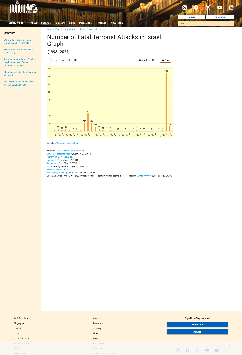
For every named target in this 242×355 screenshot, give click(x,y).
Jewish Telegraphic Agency (59, 154)
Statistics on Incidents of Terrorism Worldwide (20, 74)
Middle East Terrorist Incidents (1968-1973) (18, 51)
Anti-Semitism (21, 318)
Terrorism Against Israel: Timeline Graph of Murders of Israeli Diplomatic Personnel (20, 62)
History (17, 328)
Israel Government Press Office (70, 150)
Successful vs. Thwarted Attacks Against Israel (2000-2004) (19, 83)
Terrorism (68, 29)
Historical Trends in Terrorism (91, 29)
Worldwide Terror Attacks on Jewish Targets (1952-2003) (17, 41)
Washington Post (55, 163)
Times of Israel (144, 176)
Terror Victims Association (59, 157)
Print (167, 60)
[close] (228, 344)
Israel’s (125, 176)
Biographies (19, 323)
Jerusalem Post (54, 160)
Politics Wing (53, 29)
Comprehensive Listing (67, 143)
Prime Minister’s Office (57, 169)
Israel (49, 166)
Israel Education (21, 338)
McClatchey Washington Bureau (62, 172)
